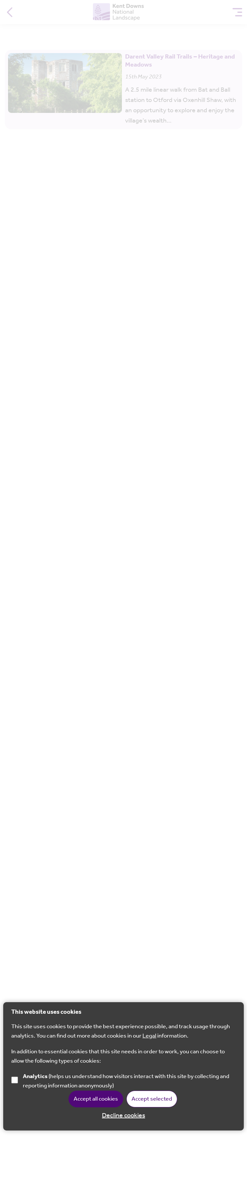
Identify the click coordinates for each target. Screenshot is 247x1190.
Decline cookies (123, 1116)
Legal (149, 1035)
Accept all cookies (96, 1099)
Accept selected (152, 1099)
